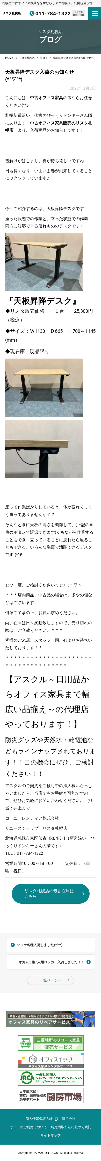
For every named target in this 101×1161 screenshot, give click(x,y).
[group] (50, 1019)
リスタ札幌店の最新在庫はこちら (49, 893)
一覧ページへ (50, 980)
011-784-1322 (53, 13)
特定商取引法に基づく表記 (71, 1127)
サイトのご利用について (28, 1127)
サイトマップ (50, 1135)
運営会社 (68, 1119)
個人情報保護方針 (39, 1119)
